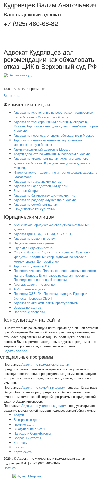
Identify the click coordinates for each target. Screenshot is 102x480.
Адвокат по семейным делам (35, 204)
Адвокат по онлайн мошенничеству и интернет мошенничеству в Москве (49, 142)
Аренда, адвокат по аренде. (35, 284)
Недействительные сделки (34, 243)
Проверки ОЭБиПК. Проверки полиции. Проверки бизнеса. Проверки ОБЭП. (50, 296)
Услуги (19, 414)
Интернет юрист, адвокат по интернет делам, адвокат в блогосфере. (56, 174)
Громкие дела (24, 424)
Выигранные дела (27, 419)
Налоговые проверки (29, 311)
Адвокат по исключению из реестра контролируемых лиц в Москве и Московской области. (53, 114)
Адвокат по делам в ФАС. (33, 266)
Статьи (19, 447)
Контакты (20, 442)
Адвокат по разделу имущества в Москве (45, 199)
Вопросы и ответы (27, 437)
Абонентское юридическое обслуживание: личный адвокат (51, 227)
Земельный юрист (27, 190)
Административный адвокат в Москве (42, 149)
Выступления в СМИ (29, 428)
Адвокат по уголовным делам (43, 405)
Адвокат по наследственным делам (41, 185)
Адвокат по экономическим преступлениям (46, 302)
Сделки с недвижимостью (33, 247)
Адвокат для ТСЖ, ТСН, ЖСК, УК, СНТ (43, 233)
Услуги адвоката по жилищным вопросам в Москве (52, 154)
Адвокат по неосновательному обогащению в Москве (54, 135)
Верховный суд (20, 75)
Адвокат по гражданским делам (45, 364)
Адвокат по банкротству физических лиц (44, 195)
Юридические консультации (34, 208)
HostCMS (11, 467)
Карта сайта (23, 451)
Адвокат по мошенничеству (34, 238)
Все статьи (12, 95)
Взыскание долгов (27, 307)
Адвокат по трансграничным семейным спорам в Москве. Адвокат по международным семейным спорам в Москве (56, 126)
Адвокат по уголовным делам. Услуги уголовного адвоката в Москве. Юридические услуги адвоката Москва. (52, 163)
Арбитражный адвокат (30, 289)
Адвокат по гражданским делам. (38, 181)
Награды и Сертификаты (32, 433)
